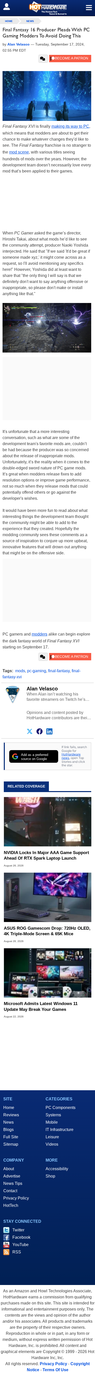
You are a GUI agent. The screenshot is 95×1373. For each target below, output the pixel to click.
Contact (10, 1191)
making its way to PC (70, 126)
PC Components (60, 1107)
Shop (50, 1176)
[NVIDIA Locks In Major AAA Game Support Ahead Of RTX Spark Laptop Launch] (47, 821)
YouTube (20, 1245)
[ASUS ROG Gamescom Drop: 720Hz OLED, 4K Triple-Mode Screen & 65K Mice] (47, 897)
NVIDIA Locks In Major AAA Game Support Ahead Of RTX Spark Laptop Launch (46, 855)
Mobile (52, 1122)
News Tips (12, 1183)
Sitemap (10, 1144)
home (9, 21)
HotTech (10, 1205)
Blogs (8, 1129)
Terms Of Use (55, 1370)
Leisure (52, 1137)
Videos (52, 1144)
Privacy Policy (16, 1198)
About (8, 1169)
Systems (53, 1115)
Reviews (11, 1115)
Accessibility (57, 1169)
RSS (16, 1252)
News (30, 21)
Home (8, 1107)
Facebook (21, 1237)
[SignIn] (10, 7)
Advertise (11, 1176)
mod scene (19, 152)
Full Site (10, 1137)
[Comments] (43, 59)
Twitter (18, 1230)
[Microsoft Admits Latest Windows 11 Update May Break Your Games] (47, 973)
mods (20, 671)
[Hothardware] (47, 8)
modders (39, 634)
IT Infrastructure (59, 1129)
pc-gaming (36, 671)
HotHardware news (71, 756)
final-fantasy (59, 671)
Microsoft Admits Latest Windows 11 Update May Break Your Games (41, 1006)
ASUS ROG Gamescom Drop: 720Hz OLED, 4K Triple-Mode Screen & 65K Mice (47, 931)
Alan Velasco (42, 688)
